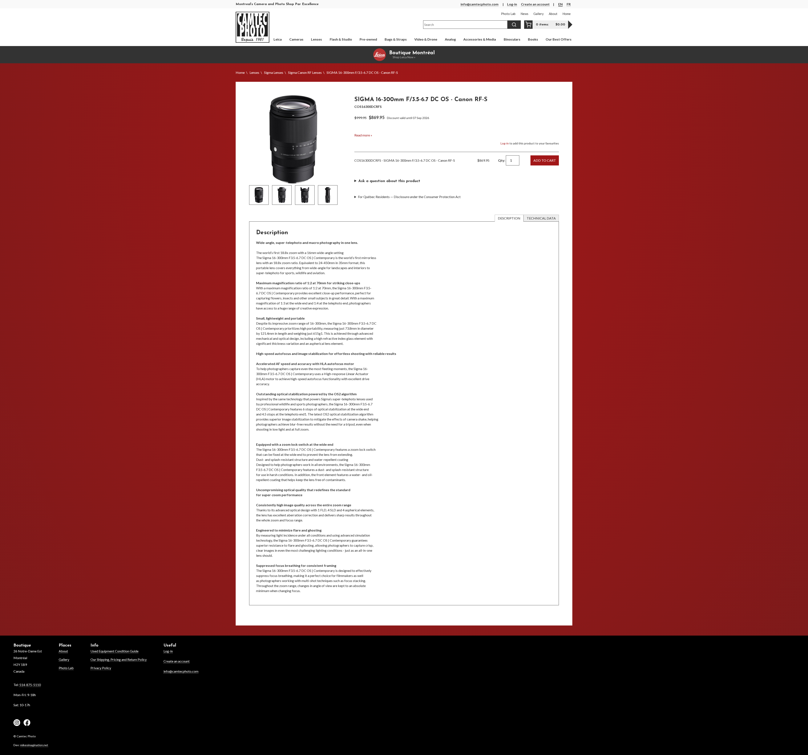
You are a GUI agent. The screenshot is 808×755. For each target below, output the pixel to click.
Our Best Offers (558, 39)
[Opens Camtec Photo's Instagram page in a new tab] (16, 723)
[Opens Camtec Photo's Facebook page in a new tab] (27, 723)
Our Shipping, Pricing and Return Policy (118, 659)
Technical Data (541, 218)
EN (560, 4)
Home (240, 72)
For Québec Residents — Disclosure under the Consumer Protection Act (409, 197)
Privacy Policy (100, 668)
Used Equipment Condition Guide (114, 651)
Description (509, 218)
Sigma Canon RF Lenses (305, 72)
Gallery (64, 659)
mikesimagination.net (34, 745)
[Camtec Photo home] (252, 27)
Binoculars (512, 39)
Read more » (363, 135)
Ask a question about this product (389, 181)
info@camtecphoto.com (479, 4)
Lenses (254, 72)
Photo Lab (66, 668)
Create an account (535, 4)
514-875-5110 (30, 685)
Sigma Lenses (273, 72)
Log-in (512, 4)
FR (569, 4)
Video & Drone (425, 39)
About (63, 651)
